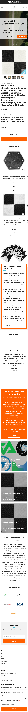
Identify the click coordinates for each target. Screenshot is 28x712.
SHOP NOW (22, 37)
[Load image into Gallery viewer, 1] (5, 77)
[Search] (26, 7)
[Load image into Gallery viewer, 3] (14, 77)
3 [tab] (16, 44)
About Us (3, 663)
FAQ (2, 658)
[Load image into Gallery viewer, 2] (9, 77)
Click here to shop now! (15, 2)
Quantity (3, 127)
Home (3, 653)
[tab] (13, 186)
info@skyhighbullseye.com (8, 673)
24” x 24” (18, 569)
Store (2, 656)
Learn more (14, 124)
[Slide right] (25, 78)
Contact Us (4, 661)
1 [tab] (13, 44)
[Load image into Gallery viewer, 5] (22, 77)
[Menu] (2, 7)
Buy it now (14, 138)
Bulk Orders (4, 666)
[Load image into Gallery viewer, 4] (18, 77)
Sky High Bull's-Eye (6, 83)
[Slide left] (3, 78)
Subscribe (14, 708)
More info (10, 37)
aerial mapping (7, 575)
